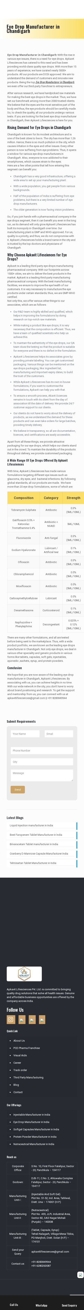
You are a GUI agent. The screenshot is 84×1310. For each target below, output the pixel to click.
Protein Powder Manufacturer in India (34, 1136)
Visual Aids (20, 1055)
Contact (18, 1092)
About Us (19, 1040)
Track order (20, 1070)
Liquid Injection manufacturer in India (31, 825)
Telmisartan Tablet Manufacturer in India (33, 863)
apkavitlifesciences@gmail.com (50, 1251)
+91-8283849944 (41, 1261)
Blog (16, 1084)
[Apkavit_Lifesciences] (44, 9)
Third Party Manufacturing (28, 1077)
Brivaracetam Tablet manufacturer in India (34, 844)
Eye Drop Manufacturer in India (31, 1122)
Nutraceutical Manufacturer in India (33, 1144)
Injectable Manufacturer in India (31, 1114)
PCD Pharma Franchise (26, 1048)
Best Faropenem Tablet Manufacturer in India (36, 834)
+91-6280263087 (41, 1265)
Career (17, 1062)
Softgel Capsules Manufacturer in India (36, 1129)
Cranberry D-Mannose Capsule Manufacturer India (39, 853)
